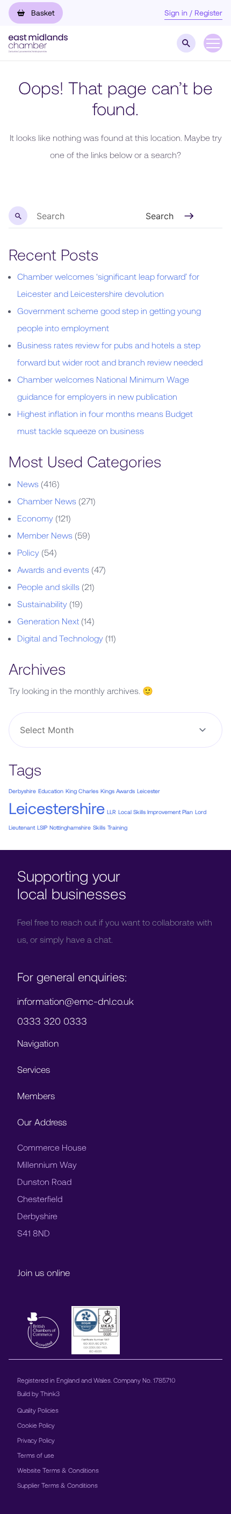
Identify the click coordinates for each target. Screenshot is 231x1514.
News (28, 484)
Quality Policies (38, 1410)
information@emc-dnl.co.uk (75, 1001)
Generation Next (48, 621)
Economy (35, 518)
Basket (41, 12)
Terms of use (35, 1455)
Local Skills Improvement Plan (155, 811)
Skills (99, 827)
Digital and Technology (60, 638)
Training (117, 827)
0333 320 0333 (52, 1021)
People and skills (48, 586)
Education (50, 790)
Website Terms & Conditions (58, 1470)
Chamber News (46, 501)
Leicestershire (57, 808)
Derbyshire (22, 790)
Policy (28, 552)
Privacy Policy (36, 1440)
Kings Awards (117, 790)
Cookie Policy (36, 1425)
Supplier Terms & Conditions (57, 1485)
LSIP (42, 827)
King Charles (82, 790)
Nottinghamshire (70, 827)
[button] (38, 42)
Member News (45, 535)
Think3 (50, 1393)
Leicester (148, 790)
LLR (111, 811)
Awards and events (53, 569)
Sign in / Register (193, 12)
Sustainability (42, 604)
